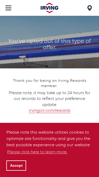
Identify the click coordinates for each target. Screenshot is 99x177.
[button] (8, 8)
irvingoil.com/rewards (49, 110)
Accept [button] (16, 165)
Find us (90, 8)
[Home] (49, 8)
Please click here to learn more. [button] (37, 152)
